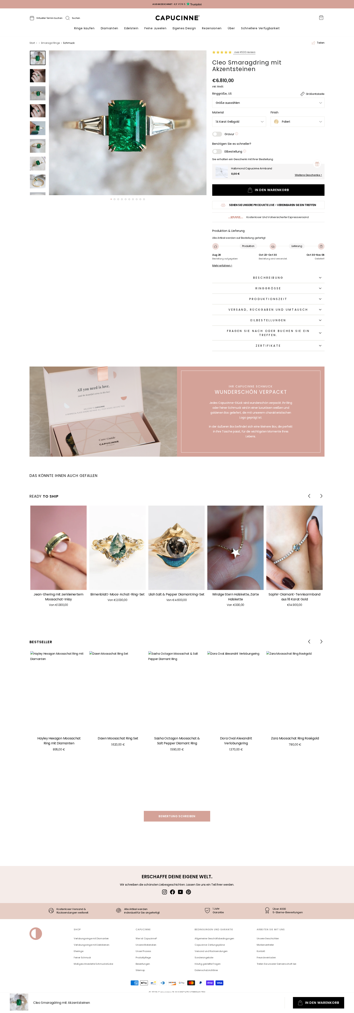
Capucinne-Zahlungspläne (210, 944)
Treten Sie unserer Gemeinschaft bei (276, 963)
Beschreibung (268, 278)
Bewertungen (143, 963)
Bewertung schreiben (177, 816)
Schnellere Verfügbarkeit (260, 28)
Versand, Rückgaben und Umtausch (268, 310)
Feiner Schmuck (82, 957)
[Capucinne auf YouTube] (180, 891)
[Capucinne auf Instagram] (164, 891)
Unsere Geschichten (268, 938)
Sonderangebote (204, 957)
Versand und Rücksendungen (211, 951)
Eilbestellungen (268, 320)
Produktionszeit (268, 299)
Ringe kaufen (84, 28)
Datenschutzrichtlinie (206, 970)
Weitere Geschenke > (308, 175)
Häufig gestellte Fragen (207, 963)
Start (32, 43)
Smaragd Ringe (50, 43)
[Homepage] (181, 19)
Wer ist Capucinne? (146, 938)
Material (218, 112)
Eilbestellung (234, 151)
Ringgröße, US (222, 94)
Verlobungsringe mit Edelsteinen (91, 944)
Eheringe (78, 951)
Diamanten (109, 28)
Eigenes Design (184, 28)
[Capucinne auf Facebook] (172, 891)
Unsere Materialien (146, 944)
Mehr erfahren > (222, 265)
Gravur (230, 134)
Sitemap (140, 970)
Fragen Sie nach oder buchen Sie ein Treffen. (268, 333)
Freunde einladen (266, 957)
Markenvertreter (265, 944)
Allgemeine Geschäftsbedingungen (214, 938)
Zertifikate (268, 346)
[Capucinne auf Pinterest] (188, 891)
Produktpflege (143, 957)
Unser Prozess (143, 951)
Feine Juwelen (155, 28)
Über (231, 28)
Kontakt (261, 951)
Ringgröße (268, 288)
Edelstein (131, 28)
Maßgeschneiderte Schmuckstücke (93, 963)
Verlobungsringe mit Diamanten (91, 938)
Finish (274, 112)
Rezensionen (212, 28)
